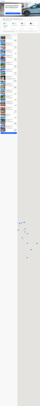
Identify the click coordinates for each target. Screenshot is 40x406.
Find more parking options (13, 13)
